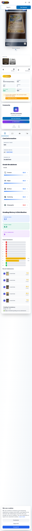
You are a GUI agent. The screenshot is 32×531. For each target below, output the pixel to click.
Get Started (23, 7)
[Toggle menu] (29, 2)
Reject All (16, 523)
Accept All (16, 527)
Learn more (22, 516)
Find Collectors (17, 118)
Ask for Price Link (12, 98)
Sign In (8, 7)
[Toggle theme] (25, 2)
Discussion (17, 121)
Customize (16, 520)
